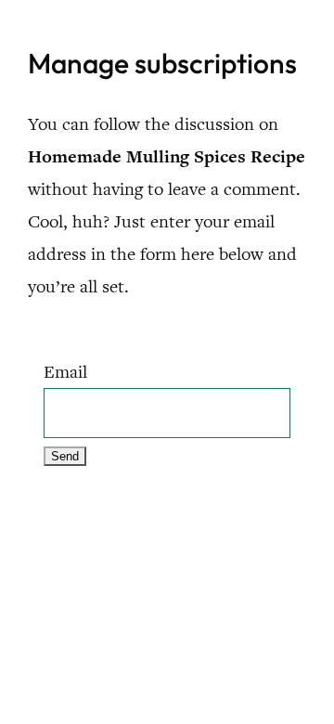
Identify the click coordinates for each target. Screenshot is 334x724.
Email (65, 371)
